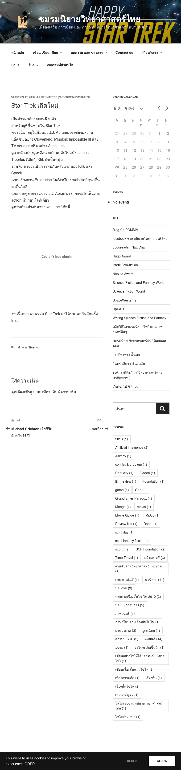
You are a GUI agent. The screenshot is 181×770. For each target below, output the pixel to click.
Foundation (153, 481)
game (122, 489)
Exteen (147, 472)
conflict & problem (131, 464)
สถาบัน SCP (126, 638)
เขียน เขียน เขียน (45, 52)
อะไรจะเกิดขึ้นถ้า (150, 647)
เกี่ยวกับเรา (150, 52)
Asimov (123, 455)
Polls (15, 64)
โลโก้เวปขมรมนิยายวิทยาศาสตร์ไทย (139, 705)
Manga (123, 506)
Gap (141, 489)
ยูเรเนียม (151, 630)
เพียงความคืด (127, 677)
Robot (151, 523)
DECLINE (133, 761)
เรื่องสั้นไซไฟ (127, 686)
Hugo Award (122, 256)
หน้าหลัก (17, 52)
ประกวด (123, 588)
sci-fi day (124, 532)
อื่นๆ (32, 64)
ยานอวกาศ (125, 630)
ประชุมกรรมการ (129, 605)
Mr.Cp (152, 515)
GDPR (30, 764)
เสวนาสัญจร (127, 694)
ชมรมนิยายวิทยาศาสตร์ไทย (90, 18)
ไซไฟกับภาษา (127, 716)
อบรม (121, 647)
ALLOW (162, 761)
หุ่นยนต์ (153, 638)
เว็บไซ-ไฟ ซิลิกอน (126, 386)
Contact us (124, 52)
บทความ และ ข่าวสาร (87, 52)
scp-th (122, 549)
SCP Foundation (150, 549)
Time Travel (126, 557)
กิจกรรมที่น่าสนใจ (60, 64)
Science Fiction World (129, 291)
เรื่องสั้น (154, 677)
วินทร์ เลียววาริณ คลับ (129, 363)
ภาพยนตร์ (125, 613)
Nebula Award (123, 273)
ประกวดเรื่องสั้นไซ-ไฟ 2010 (138, 596)
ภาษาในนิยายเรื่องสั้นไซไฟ (137, 621)
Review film (126, 523)
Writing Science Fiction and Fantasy (139, 317)
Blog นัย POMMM (126, 229)
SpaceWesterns (124, 300)
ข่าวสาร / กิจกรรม (28, 347)
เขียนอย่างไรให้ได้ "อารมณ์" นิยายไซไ (140, 658)
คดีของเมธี (154, 557)
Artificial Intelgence (131, 447)
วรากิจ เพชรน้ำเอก (126, 354)
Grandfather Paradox (133, 498)
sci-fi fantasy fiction (132, 540)
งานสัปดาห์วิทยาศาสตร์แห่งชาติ (138, 568)
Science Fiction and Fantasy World (139, 282)
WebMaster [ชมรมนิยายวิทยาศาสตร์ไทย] (65, 97)
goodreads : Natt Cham (130, 247)
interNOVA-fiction (125, 264)
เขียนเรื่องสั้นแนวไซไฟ (134, 669)
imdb (15, 320)
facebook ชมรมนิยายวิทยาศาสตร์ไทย (140, 238)
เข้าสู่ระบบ (32, 392)
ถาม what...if (127, 579)
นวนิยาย (154, 579)
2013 (121, 438)
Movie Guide (127, 515)
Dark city (124, 472)
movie (144, 506)
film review (125, 481)
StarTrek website (71, 179)
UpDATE (119, 308)
